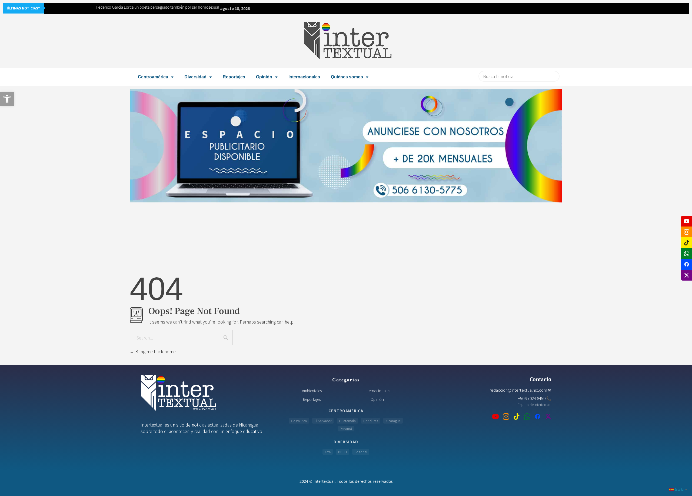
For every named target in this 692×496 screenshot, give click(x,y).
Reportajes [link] (234, 77)
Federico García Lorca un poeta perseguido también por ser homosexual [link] (109, 7)
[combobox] (519, 76)
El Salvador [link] (322, 420)
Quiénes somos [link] (347, 77)
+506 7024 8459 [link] (534, 398)
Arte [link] (328, 452)
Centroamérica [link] (153, 77)
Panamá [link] (346, 428)
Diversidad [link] (195, 77)
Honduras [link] (370, 420)
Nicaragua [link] (393, 420)
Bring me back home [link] (155, 351)
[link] (7, 99)
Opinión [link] (264, 77)
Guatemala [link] (347, 420)
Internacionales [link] (304, 77)
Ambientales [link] (312, 390)
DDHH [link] (342, 452)
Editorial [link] (360, 452)
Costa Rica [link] (299, 420)
